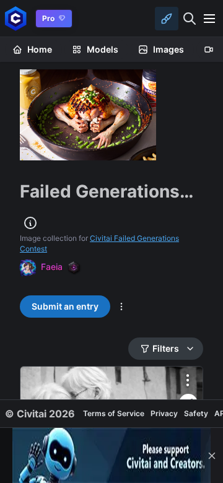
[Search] (189, 18)
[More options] (187, 380)
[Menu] (209, 18)
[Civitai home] (16, 18)
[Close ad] (212, 455)
